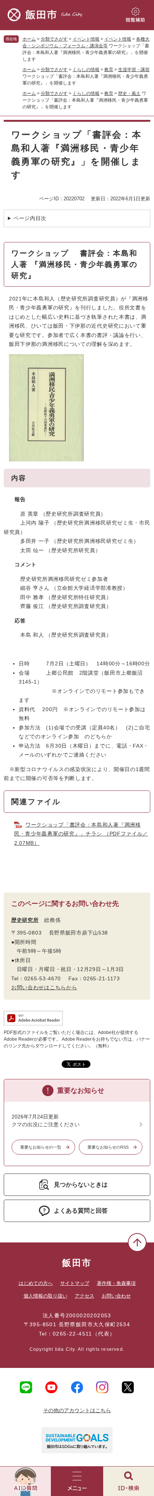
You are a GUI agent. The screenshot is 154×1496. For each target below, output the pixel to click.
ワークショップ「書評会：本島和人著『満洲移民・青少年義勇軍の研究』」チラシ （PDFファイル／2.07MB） (81, 834)
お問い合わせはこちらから (44, 987)
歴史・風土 (129, 93)
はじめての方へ (36, 1283)
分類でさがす (54, 39)
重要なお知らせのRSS (108, 1147)
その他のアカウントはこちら (77, 1410)
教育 (108, 69)
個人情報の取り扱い (45, 1296)
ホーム (29, 39)
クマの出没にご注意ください (46, 1124)
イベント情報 (86, 39)
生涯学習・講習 (134, 69)
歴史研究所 (25, 920)
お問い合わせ (116, 1296)
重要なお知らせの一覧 (40, 1147)
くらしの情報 (86, 69)
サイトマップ (74, 1283)
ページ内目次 (29, 218)
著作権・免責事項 (116, 1283)
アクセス (84, 1296)
